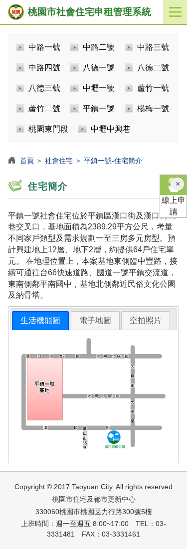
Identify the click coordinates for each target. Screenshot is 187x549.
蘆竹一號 (153, 88)
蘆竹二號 (44, 108)
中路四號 (44, 67)
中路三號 (153, 47)
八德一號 (99, 67)
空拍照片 (146, 320)
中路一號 (44, 47)
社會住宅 (59, 161)
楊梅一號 (153, 108)
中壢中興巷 (111, 129)
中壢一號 (99, 88)
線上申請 (174, 206)
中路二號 (99, 47)
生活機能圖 (40, 320)
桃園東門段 (48, 129)
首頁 (27, 161)
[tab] (40, 321)
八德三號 (44, 88)
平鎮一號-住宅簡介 (113, 161)
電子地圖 (95, 320)
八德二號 (153, 67)
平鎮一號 (99, 108)
